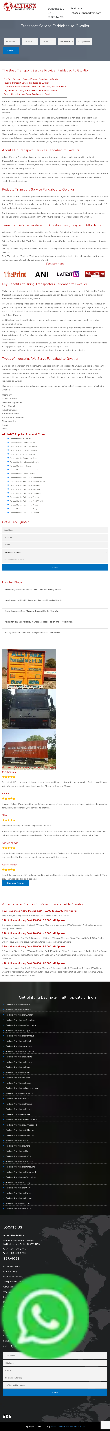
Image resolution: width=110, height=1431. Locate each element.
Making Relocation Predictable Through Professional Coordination (32, 633)
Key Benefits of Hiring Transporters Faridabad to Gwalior (30, 90)
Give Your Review (15, 883)
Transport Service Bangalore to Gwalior (24, 458)
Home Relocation (11, 1266)
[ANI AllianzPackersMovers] (41, 274)
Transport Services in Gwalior (20, 466)
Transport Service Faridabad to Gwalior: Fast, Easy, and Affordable (34, 86)
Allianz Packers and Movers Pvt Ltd (68, 1426)
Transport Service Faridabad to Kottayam (25, 489)
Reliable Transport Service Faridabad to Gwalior (26, 83)
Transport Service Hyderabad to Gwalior (24, 462)
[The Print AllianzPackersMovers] (15, 274)
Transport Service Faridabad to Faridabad (25, 470)
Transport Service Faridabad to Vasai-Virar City (27, 501)
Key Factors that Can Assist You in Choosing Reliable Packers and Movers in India (39, 622)
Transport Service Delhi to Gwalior (22, 443)
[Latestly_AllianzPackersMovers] (68, 274)
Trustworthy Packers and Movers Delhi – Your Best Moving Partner (33, 590)
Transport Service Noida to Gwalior (22, 454)
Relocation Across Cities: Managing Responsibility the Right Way (32, 611)
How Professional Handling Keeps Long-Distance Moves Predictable (33, 600)
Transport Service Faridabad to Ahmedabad (26, 478)
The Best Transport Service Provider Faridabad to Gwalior (31, 79)
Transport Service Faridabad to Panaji (23, 509)
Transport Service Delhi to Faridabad (23, 474)
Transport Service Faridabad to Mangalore (25, 493)
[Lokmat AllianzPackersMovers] (95, 274)
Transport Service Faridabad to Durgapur (25, 485)
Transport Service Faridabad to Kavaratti (24, 513)
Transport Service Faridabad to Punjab (24, 505)
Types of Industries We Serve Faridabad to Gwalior (27, 94)
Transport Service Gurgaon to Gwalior (23, 450)
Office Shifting (10, 1271)
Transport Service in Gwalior (20, 439)
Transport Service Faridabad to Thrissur (24, 497)
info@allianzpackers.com (86, 13)
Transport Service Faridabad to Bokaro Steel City (27, 481)
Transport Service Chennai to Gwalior (23, 446)
